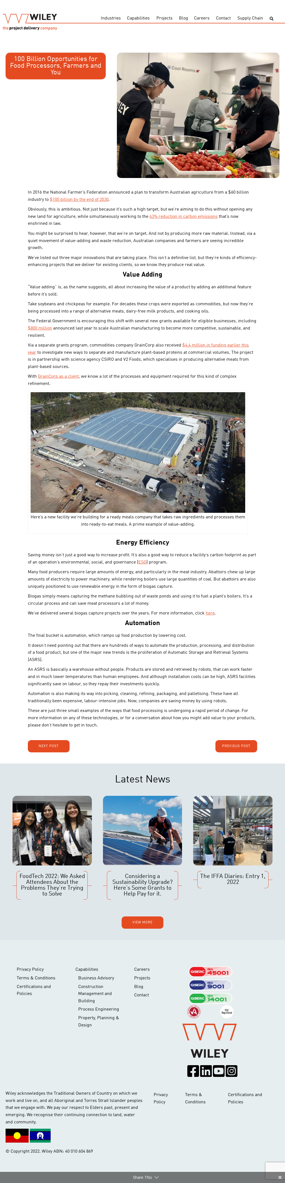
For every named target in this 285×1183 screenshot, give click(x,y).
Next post (49, 746)
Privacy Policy (30, 969)
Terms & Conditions (36, 978)
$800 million (40, 328)
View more (142, 922)
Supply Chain (250, 18)
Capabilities (138, 18)
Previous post (236, 746)
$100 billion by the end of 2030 (79, 199)
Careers (202, 18)
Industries (111, 18)
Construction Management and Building (95, 994)
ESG (142, 562)
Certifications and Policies (34, 990)
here (210, 613)
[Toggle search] (271, 18)
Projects (164, 18)
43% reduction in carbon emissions (183, 216)
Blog (183, 18)
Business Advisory (96, 978)
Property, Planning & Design (98, 1022)
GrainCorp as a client (58, 376)
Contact (223, 18)
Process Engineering (98, 1009)
